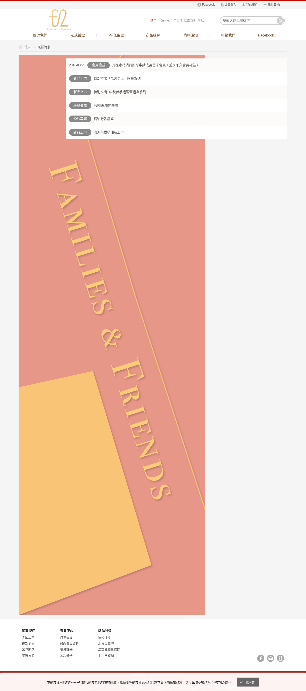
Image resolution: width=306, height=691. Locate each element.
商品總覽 (153, 35)
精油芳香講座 (104, 119)
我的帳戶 (252, 4)
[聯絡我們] (270, 658)
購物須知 (190, 35)
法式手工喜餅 (172, 20)
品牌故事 (28, 637)
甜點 (201, 20)
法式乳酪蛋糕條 (109, 649)
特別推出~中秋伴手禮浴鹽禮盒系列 (120, 92)
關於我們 (40, 35)
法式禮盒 (78, 35)
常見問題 (28, 649)
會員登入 (230, 4)
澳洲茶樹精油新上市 (109, 132)
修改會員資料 (69, 643)
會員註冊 (66, 649)
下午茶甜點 (115, 35)
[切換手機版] (280, 658)
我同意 (250, 682)
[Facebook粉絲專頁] (260, 658)
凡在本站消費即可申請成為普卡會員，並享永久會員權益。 (155, 65)
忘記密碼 (66, 655)
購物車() (274, 4)
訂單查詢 (66, 637)
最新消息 (28, 643)
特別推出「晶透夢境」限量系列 (117, 78)
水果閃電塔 (106, 643)
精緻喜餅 (190, 20)
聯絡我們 (228, 35)
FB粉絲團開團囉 (106, 105)
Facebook (208, 4)
